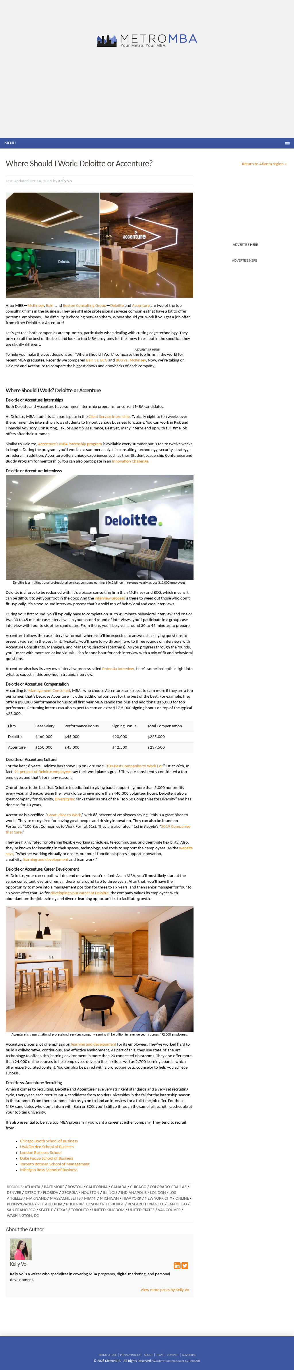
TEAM (159, 1355)
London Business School (40, 1153)
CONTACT (173, 1355)
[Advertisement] (147, 95)
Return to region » (264, 164)
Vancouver (169, 1210)
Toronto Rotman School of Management (55, 1164)
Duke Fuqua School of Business (47, 1158)
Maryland (36, 1198)
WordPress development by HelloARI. (176, 1361)
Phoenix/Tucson (82, 1204)
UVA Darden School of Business (47, 1147)
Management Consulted (49, 691)
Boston (75, 1187)
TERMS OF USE (107, 1355)
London (158, 1193)
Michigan (109, 1198)
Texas (62, 1210)
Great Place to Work (64, 815)
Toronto (80, 1210)
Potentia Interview (118, 669)
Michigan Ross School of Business (49, 1170)
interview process (110, 598)
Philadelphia (50, 1204)
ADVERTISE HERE (245, 245)
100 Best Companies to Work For (134, 766)
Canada (119, 1187)
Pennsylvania (20, 1204)
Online (182, 1198)
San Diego (177, 1204)
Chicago (138, 1187)
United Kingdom (108, 1210)
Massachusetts (65, 1198)
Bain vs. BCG (96, 360)
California (97, 1187)
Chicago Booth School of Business (49, 1141)
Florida (50, 1193)
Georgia (70, 1193)
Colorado (160, 1187)
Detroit (32, 1193)
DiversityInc (65, 799)
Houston (90, 1193)
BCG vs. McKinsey (131, 360)
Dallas (180, 1187)
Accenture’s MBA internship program (70, 444)
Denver (14, 1193)
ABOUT (148, 1355)
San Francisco (21, 1210)
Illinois (110, 1193)
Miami (90, 1198)
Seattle (46, 1210)
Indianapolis (134, 1193)
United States (141, 1210)
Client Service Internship (109, 417)
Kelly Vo (65, 181)
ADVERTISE (189, 1355)
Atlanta (32, 1187)
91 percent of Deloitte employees (42, 772)
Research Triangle (146, 1204)
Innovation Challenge (130, 461)
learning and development (45, 860)
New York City (158, 1198)
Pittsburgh (113, 1204)
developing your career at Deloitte (80, 893)
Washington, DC (23, 1216)
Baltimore (54, 1187)
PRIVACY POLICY (130, 1355)
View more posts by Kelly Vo (165, 1290)
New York (131, 1198)
